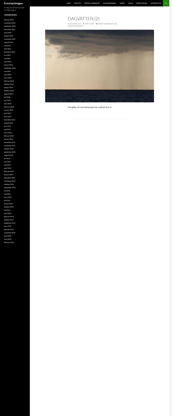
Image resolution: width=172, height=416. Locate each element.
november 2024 (9, 23)
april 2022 (7, 49)
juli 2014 (7, 191)
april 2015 (7, 168)
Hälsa (130, 3)
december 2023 (9, 29)
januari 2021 (8, 65)
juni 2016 (7, 126)
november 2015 (9, 146)
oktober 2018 (9, 91)
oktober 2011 (9, 220)
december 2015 (9, 142)
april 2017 (7, 113)
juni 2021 (7, 55)
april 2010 (7, 236)
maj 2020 (7, 71)
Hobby (122, 3)
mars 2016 (8, 133)
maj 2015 (7, 165)
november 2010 (9, 233)
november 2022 (9, 39)
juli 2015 (7, 158)
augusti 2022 (8, 42)
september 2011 (10, 223)
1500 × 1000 (89, 24)
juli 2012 (7, 210)
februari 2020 (9, 81)
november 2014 (9, 181)
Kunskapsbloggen (13, 3)
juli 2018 (7, 97)
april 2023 (7, 33)
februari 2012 (9, 217)
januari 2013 (8, 204)
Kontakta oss (156, 3)
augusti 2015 (8, 155)
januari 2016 (8, 139)
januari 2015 (8, 175)
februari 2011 (9, 229)
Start (69, 3)
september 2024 (10, 26)
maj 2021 (7, 58)
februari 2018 (9, 107)
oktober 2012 (9, 207)
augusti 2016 (8, 123)
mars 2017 (8, 116)
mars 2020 (8, 78)
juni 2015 (7, 162)
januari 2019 (8, 87)
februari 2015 (9, 171)
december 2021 (9, 52)
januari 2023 (8, 36)
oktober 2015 (9, 149)
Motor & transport (92, 3)
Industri (77, 3)
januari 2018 (8, 110)
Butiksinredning (109, 3)
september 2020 (10, 68)
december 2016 (9, 120)
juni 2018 (7, 100)
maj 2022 (7, 46)
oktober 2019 (9, 84)
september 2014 (10, 187)
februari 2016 (9, 136)
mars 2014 (8, 197)
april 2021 (7, 62)
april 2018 (7, 104)
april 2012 (7, 213)
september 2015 (10, 152)
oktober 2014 (9, 184)
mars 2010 (8, 239)
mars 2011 (8, 226)
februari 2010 (9, 242)
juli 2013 (7, 200)
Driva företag (141, 3)
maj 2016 (7, 129)
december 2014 (9, 178)
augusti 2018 (8, 94)
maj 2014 (7, 194)
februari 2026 (9, 20)
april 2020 (7, 75)
